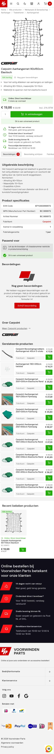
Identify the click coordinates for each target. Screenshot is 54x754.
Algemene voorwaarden (12, 743)
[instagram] (4, 696)
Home (3, 10)
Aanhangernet (33, 12)
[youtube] (11, 696)
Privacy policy (7, 747)
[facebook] (19, 696)
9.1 (49, 749)
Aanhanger (5, 12)
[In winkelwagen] (49, 357)
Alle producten (15, 10)
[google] (26, 696)
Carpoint (47, 221)
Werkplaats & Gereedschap (36, 10)
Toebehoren (19, 12)
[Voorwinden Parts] (3, 3)
